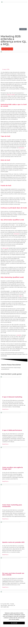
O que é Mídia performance (12, 430)
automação (16, 234)
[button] (2, 48)
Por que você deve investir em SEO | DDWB (13, 574)
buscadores (21, 147)
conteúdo (19, 335)
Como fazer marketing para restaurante (12, 505)
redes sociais (5, 248)
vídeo (20, 296)
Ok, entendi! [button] (14, 623)
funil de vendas (11, 94)
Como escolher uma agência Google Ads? (12, 468)
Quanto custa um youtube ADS (13, 542)
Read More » (5, 409)
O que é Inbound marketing (12, 397)
